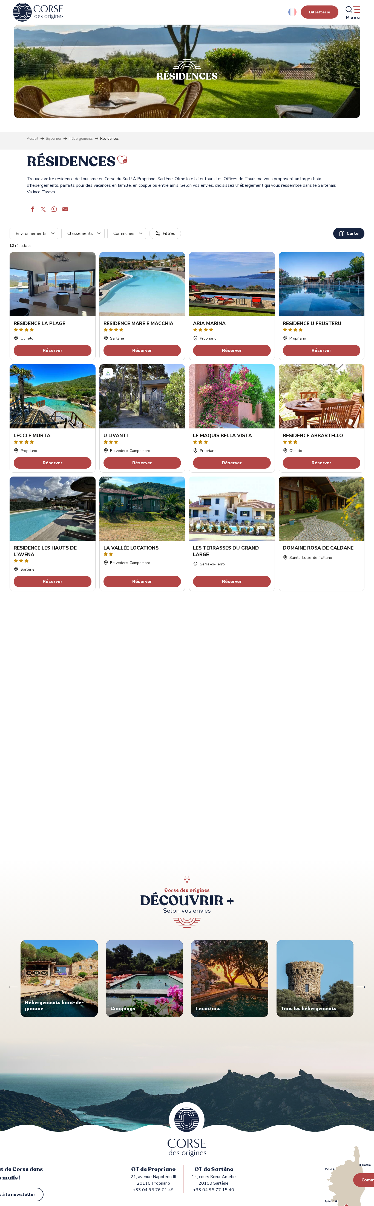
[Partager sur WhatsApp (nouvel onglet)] (54, 210)
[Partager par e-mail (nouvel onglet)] (65, 210)
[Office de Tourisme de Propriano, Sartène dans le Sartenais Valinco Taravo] (38, 12)
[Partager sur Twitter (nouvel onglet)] (43, 210)
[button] (293, 12)
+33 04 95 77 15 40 (213, 1190)
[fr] (293, 12)
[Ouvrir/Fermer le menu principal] (353, 12)
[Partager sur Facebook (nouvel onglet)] (32, 210)
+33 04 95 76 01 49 (153, 1190)
